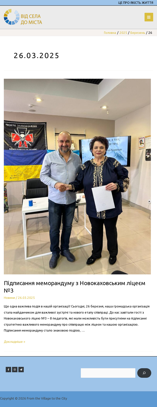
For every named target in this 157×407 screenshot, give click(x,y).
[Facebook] (8, 369)
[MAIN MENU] (149, 17)
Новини (9, 297)
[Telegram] (21, 369)
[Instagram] (14, 369)
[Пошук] (144, 373)
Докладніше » (14, 341)
